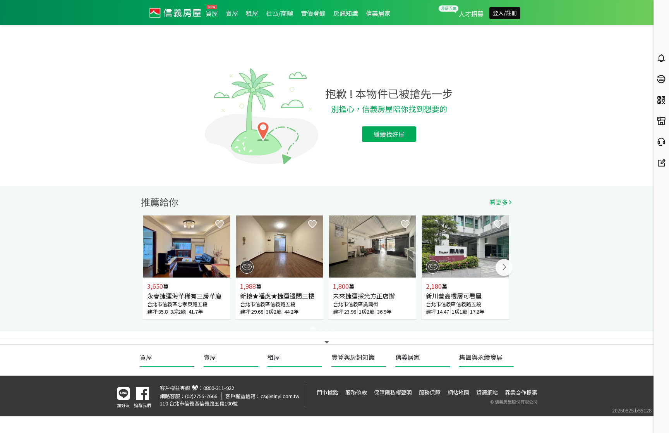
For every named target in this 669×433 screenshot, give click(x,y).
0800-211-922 (218, 388)
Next (504, 267)
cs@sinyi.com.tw (280, 396)
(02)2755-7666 (201, 396)
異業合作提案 (521, 392)
